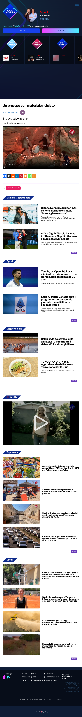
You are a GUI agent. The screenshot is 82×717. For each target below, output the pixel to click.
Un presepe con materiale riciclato (28, 105)
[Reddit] (13, 176)
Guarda (61, 31)
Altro (73, 252)
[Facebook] (5, 176)
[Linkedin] (17, 176)
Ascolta (21, 31)
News (24, 680)
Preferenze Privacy (36, 699)
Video (34, 674)
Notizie (10, 26)
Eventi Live (49, 674)
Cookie (49, 699)
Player (24, 674)
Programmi (26, 677)
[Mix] (25, 176)
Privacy (22, 699)
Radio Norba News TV (21, 26)
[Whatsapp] (29, 176)
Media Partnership (52, 680)
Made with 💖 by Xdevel (41, 712)
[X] (9, 176)
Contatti (59, 699)
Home (5, 26)
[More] (34, 176)
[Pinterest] (21, 176)
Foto (34, 677)
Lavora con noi (37, 680)
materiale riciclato (13, 188)
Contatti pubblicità (52, 677)
